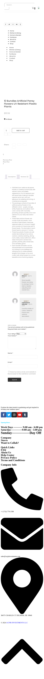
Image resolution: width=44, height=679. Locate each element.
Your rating (12, 334)
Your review (12, 336)
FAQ (3, 450)
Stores (4, 440)
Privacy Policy (9, 457)
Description (12, 177)
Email (10, 362)
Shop (11, 44)
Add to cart (20, 130)
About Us (13, 39)
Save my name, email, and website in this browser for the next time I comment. (22, 373)
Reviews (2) (25, 177)
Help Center (7, 455)
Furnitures (13, 37)
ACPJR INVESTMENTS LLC (17, 623)
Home (12, 31)
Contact (12, 42)
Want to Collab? (10, 442)
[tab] (12, 177)
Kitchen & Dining (15, 33)
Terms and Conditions (13, 460)
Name (10, 353)
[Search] (6, 8)
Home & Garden (15, 35)
